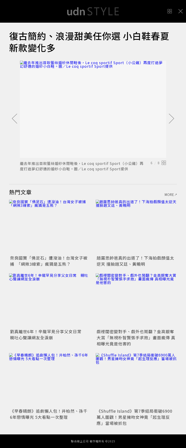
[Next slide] (171, 118)
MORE (169, 194)
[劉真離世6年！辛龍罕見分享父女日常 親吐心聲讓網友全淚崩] (49, 300)
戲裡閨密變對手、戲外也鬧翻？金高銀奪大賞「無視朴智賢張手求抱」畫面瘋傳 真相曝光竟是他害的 (136, 337)
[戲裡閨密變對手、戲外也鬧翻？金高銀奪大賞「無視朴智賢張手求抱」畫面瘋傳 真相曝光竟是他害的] (136, 300)
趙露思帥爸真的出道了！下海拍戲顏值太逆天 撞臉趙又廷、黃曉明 (135, 261)
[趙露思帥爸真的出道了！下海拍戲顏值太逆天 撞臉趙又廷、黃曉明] (136, 227)
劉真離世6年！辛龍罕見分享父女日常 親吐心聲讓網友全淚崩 (48, 334)
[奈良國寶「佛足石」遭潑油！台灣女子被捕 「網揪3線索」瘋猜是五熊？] (49, 227)
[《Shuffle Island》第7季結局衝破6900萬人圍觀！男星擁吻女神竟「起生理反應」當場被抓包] (136, 380)
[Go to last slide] (14, 118)
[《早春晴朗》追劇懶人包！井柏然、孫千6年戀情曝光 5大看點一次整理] (49, 380)
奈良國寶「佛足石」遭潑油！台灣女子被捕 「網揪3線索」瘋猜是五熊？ (49, 261)
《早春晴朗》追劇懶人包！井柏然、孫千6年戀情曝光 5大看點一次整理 (49, 414)
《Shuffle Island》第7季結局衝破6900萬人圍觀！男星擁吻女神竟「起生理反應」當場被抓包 (134, 417)
